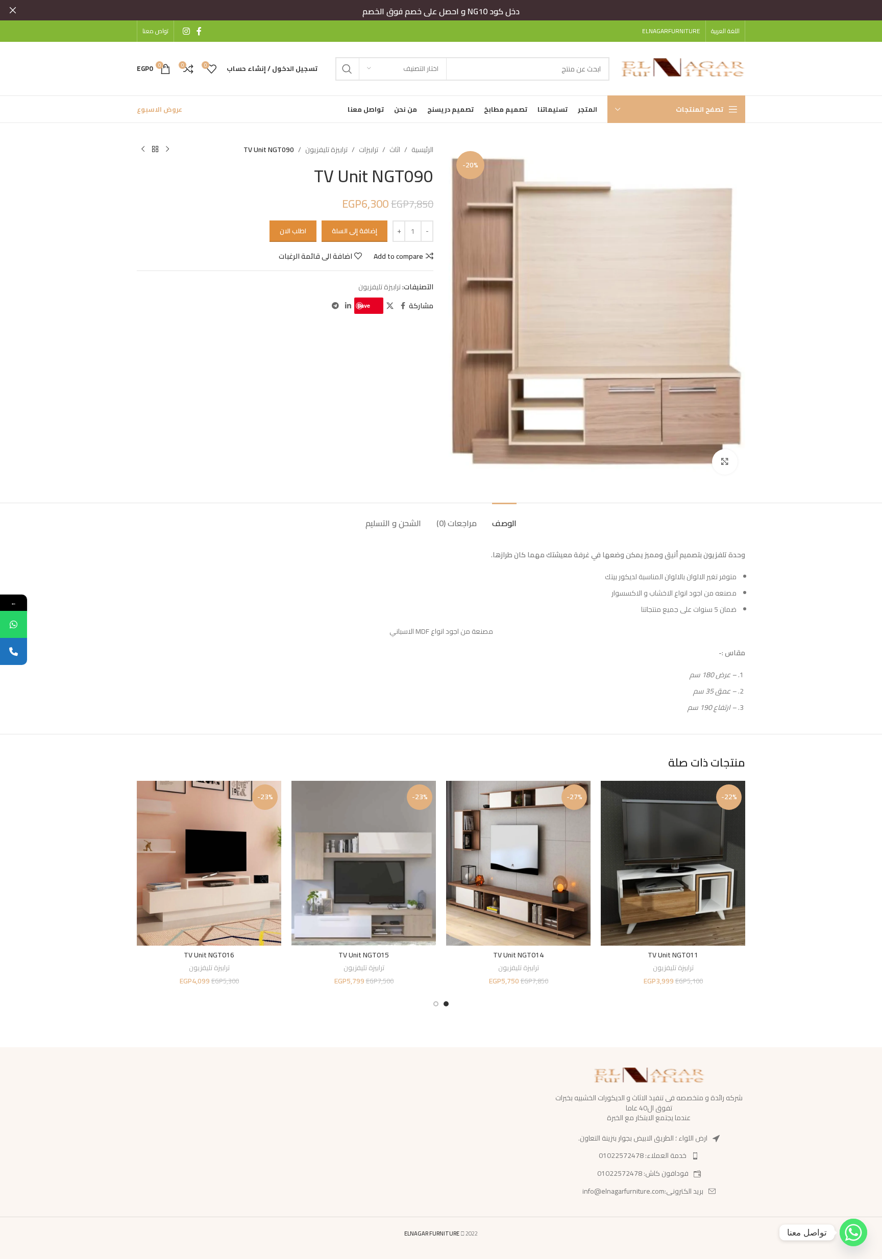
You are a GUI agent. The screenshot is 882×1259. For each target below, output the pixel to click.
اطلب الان (293, 231)
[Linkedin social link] (348, 306)
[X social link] (390, 306)
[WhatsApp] (13, 624)
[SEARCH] (347, 69)
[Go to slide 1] (446, 1003)
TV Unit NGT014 (518, 954)
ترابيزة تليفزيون (326, 149)
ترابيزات (368, 149)
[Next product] (143, 149)
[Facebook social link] (199, 31)
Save (363, 305)
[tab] (504, 518)
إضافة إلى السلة (354, 231)
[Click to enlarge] (725, 462)
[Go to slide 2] (435, 1003)
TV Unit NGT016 (209, 954)
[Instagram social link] (186, 31)
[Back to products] (155, 149)
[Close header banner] (13, 10)
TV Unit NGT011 (673, 954)
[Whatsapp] (853, 1232)
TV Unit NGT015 (363, 954)
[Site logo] (682, 68)
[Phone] (13, 651)
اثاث (394, 149)
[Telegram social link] (335, 306)
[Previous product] (167, 149)
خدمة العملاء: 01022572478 (643, 1155)
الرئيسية (422, 149)
